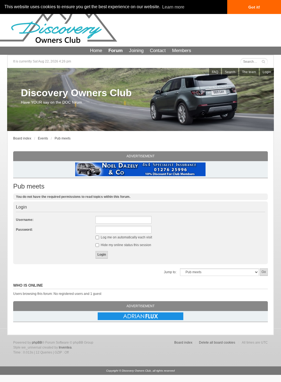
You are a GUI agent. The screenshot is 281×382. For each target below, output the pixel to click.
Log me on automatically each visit (126, 237)
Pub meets (63, 138)
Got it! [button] (254, 7)
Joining (136, 50)
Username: (24, 220)
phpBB (37, 342)
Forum (115, 50)
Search (230, 72)
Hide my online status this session (125, 245)
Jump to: (170, 272)
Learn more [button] (173, 7)
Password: (24, 230)
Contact (158, 50)
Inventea (65, 347)
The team (249, 72)
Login (267, 72)
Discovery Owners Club (76, 92)
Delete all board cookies (217, 342)
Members (181, 50)
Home (96, 50)
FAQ (215, 72)
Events (43, 138)
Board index (22, 138)
